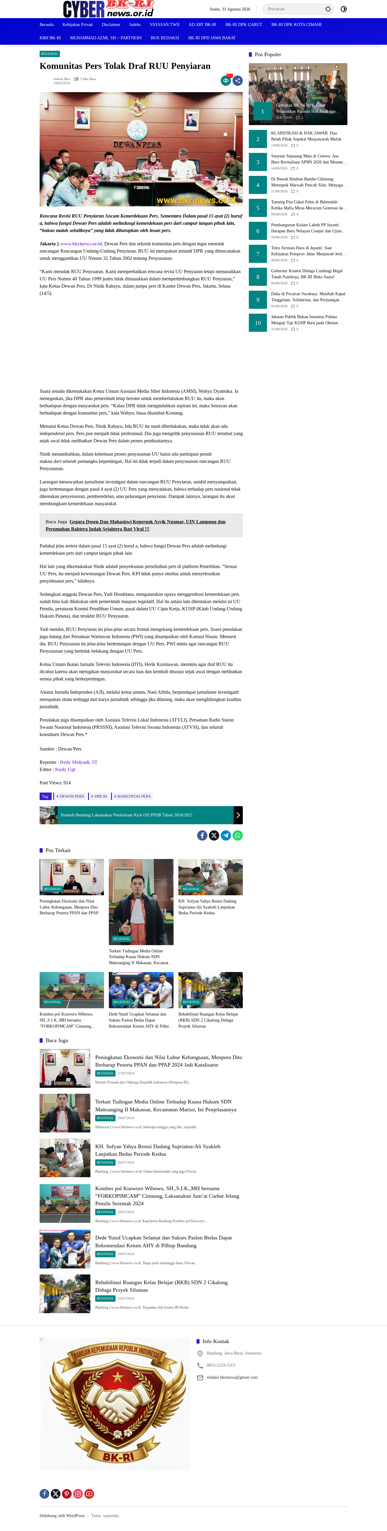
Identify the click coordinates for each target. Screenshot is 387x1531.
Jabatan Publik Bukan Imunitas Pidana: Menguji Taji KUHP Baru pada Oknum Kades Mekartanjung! (304, 320)
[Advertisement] (141, 345)
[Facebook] (202, 835)
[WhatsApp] (238, 835)
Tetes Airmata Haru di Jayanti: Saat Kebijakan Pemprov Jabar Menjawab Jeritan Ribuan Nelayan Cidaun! (308, 251)
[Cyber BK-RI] (109, 8)
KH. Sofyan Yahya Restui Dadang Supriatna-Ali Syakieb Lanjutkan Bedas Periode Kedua (207, 907)
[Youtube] (89, 1494)
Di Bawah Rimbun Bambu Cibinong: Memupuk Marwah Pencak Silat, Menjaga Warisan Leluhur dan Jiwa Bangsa (307, 182)
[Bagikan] (238, 81)
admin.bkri (62, 79)
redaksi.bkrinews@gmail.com (232, 1377)
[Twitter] (214, 835)
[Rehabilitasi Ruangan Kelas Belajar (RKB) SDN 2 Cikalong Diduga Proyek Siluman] (210, 990)
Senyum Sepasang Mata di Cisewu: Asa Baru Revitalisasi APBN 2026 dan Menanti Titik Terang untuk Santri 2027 (307, 159)
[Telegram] (226, 835)
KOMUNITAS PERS (134, 796)
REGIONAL (49, 54)
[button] (328, 9)
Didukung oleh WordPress (62, 1515)
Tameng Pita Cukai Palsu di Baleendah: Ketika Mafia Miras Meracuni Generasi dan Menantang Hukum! (308, 205)
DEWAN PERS (72, 796)
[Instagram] (78, 1494)
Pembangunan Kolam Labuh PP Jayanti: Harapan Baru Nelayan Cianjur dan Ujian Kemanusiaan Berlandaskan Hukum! (306, 228)
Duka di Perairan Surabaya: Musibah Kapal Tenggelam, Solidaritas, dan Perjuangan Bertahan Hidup (308, 297)
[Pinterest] (67, 1494)
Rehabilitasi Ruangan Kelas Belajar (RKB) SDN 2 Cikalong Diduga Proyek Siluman (208, 1020)
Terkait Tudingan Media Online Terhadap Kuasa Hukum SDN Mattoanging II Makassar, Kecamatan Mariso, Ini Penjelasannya (140, 957)
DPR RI (101, 796)
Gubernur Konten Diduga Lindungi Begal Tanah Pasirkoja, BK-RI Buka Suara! (307, 274)
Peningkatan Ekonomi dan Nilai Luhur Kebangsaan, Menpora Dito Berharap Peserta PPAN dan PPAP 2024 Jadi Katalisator (69, 907)
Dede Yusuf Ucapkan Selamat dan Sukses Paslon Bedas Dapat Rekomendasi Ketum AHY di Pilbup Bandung (140, 1020)
